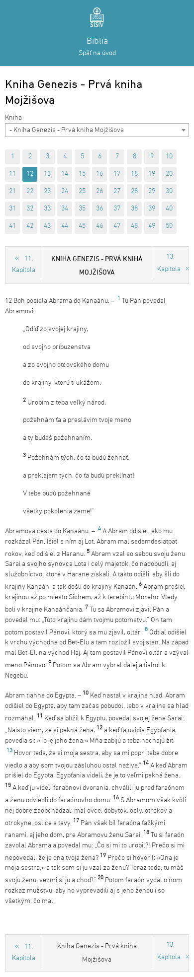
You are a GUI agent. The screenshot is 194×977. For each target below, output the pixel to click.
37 (116, 209)
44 (64, 226)
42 (29, 226)
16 (99, 174)
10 (169, 156)
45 (82, 226)
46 (99, 226)
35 (82, 209)
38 (134, 209)
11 (12, 174)
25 (82, 191)
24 (64, 191)
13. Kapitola (169, 263)
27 (116, 191)
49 (151, 226)
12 (29, 174)
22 (29, 191)
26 (99, 191)
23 (47, 191)
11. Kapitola (23, 265)
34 (64, 209)
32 (29, 209)
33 (47, 209)
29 (151, 191)
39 (151, 209)
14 (64, 174)
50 (169, 226)
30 (169, 191)
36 (99, 209)
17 (116, 174)
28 (134, 191)
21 (12, 191)
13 (47, 174)
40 (169, 209)
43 (47, 226)
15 (82, 174)
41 (12, 226)
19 (151, 174)
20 (169, 174)
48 (134, 226)
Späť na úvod (97, 53)
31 (12, 209)
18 (134, 174)
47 (116, 226)
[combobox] (97, 130)
